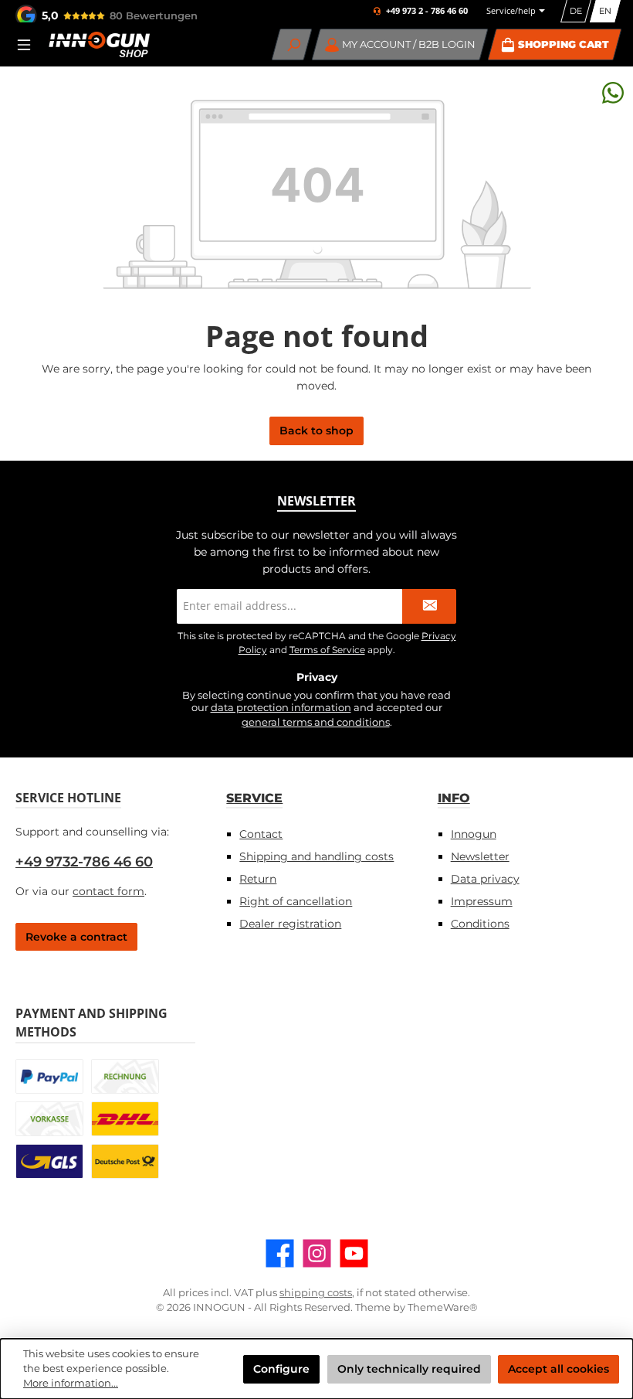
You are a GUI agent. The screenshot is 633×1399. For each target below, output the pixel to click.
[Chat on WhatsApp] (612, 92)
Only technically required (409, 1369)
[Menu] (28, 44)
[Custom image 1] (49, 1076)
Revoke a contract (76, 937)
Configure (281, 1369)
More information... (70, 1383)
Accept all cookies (558, 1369)
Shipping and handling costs (316, 856)
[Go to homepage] (99, 44)
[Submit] (429, 606)
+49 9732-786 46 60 (84, 861)
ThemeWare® (443, 1307)
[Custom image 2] (125, 1076)
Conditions (480, 924)
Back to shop (316, 430)
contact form (108, 891)
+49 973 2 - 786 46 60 (427, 11)
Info (454, 797)
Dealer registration (290, 924)
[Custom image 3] (49, 1118)
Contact (261, 834)
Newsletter (480, 856)
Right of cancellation (295, 901)
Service (254, 797)
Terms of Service (327, 649)
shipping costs (315, 1293)
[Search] (292, 44)
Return (257, 879)
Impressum (482, 901)
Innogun (473, 834)
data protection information (281, 707)
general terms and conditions (316, 722)
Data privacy (485, 879)
